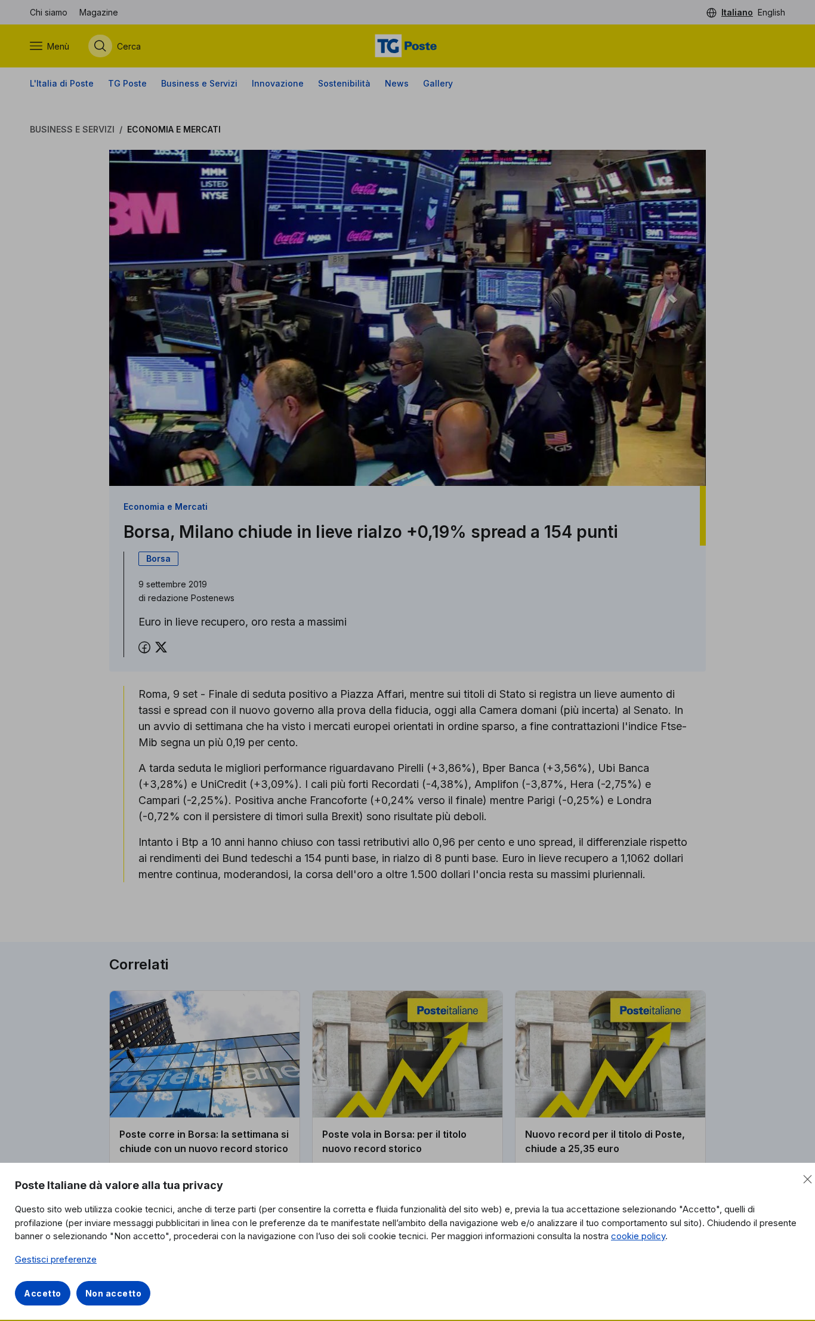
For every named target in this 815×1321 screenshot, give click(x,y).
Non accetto (113, 1293)
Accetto (42, 1293)
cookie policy (638, 1236)
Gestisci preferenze (56, 1259)
